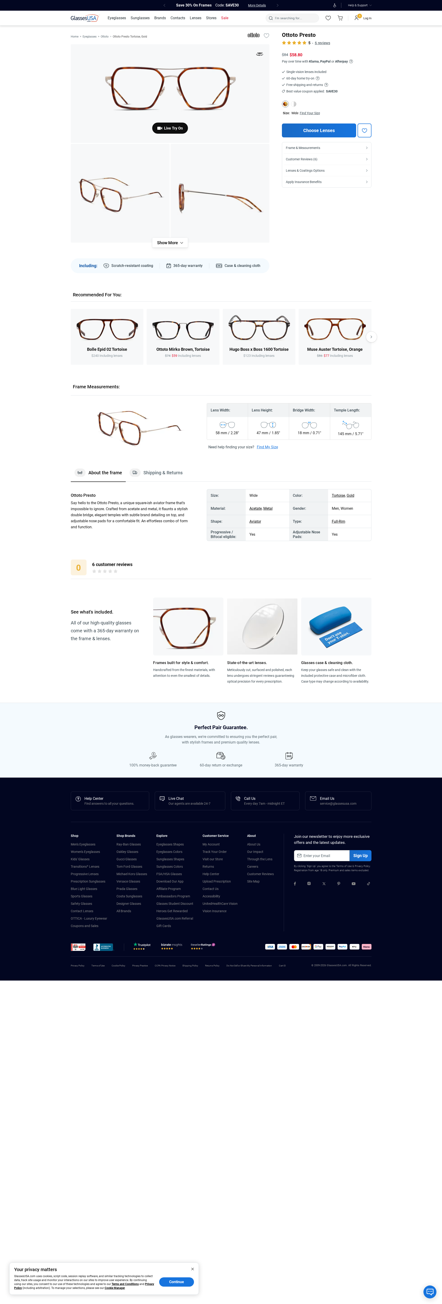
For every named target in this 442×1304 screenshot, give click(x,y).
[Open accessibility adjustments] (335, 5)
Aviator (255, 521)
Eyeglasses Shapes (170, 844)
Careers (252, 866)
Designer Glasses (128, 903)
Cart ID (282, 965)
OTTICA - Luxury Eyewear (89, 918)
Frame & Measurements (303, 148)
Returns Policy (212, 965)
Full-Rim (338, 521)
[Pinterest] (338, 884)
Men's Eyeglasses (83, 844)
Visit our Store (213, 859)
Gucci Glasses (126, 859)
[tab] (98, 474)
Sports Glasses (81, 896)
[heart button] (364, 130)
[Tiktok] (368, 884)
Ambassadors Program (173, 896)
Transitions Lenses (85, 866)
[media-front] (170, 93)
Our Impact (255, 852)
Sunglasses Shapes (170, 859)
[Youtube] (353, 884)
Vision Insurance (214, 911)
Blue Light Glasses (84, 889)
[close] (192, 1268)
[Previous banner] (164, 5)
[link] (85, 18)
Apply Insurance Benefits (304, 182)
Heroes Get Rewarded (172, 911)
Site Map (253, 881)
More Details (257, 5)
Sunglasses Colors (169, 866)
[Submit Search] (271, 18)
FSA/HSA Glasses (169, 874)
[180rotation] (260, 55)
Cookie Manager (115, 1288)
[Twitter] (324, 884)
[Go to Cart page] (340, 18)
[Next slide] (371, 336)
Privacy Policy (362, 866)
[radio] (94, 572)
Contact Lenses (82, 911)
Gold (350, 495)
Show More (167, 242)
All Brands (123, 911)
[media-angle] (120, 193)
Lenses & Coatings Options (305, 170)
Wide (294, 113)
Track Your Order (215, 852)
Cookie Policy (118, 965)
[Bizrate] (171, 947)
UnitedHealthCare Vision (220, 903)
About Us (253, 844)
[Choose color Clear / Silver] (293, 104)
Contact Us (211, 889)
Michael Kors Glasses (131, 874)
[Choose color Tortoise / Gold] (285, 104)
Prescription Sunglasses (88, 881)
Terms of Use (344, 866)
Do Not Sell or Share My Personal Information (249, 965)
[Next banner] (278, 5)
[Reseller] (203, 947)
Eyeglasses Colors (169, 852)
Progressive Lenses (85, 874)
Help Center (211, 874)
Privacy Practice (140, 965)
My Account (211, 844)
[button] (78, 947)
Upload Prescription (217, 881)
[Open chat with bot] (429, 1291)
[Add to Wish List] (266, 35)
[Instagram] (309, 884)
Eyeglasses (90, 36)
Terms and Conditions (125, 1284)
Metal (268, 508)
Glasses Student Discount (174, 903)
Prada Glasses (126, 889)
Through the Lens (259, 859)
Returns (208, 866)
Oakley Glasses (127, 852)
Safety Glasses (81, 903)
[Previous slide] (70, 336)
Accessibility (211, 896)
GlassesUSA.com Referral (174, 918)
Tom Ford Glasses (129, 866)
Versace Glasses (128, 881)
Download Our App (170, 881)
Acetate (255, 508)
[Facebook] (295, 884)
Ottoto (105, 36)
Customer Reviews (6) (301, 159)
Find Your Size (310, 113)
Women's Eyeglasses (85, 852)
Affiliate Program (168, 889)
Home (74, 36)
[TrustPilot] (142, 947)
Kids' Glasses (80, 859)
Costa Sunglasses (129, 896)
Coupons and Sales (84, 926)
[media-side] (220, 193)
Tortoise (338, 495)
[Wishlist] (328, 18)
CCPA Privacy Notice (165, 965)
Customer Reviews (260, 874)
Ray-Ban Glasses (128, 844)
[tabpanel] (221, 515)
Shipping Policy (190, 965)
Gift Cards (163, 926)
